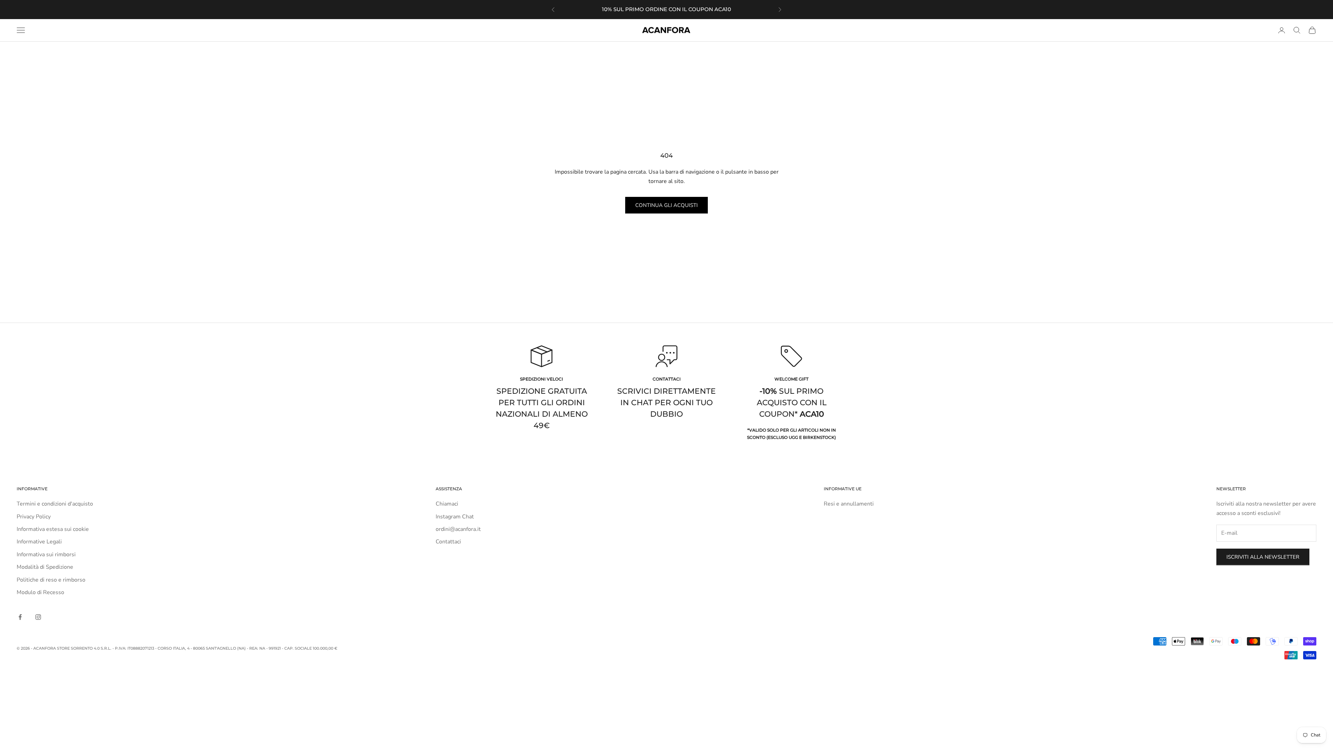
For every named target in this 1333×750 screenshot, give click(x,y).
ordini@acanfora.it (458, 529)
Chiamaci (447, 504)
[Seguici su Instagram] (38, 617)
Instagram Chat (455, 516)
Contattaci (448, 541)
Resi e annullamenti (849, 504)
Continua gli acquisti (666, 205)
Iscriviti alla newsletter (1262, 556)
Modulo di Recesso (40, 592)
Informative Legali (39, 541)
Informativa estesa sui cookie (53, 529)
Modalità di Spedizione (45, 567)
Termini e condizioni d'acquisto (55, 504)
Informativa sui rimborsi (46, 554)
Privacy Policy (34, 516)
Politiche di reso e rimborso (51, 580)
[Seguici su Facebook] (20, 617)
